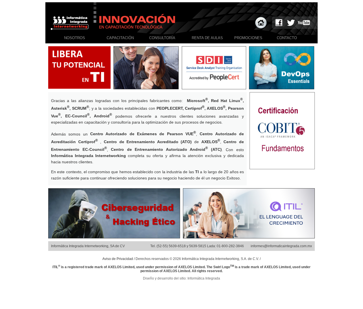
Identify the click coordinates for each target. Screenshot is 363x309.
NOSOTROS (74, 38)
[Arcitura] (281, 87)
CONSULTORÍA (162, 38)
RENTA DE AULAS (207, 38)
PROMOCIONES (248, 38)
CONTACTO (287, 38)
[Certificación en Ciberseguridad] (114, 236)
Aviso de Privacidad (117, 259)
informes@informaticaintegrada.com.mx (281, 246)
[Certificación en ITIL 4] (249, 236)
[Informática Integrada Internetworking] (214, 87)
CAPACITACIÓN (120, 38)
